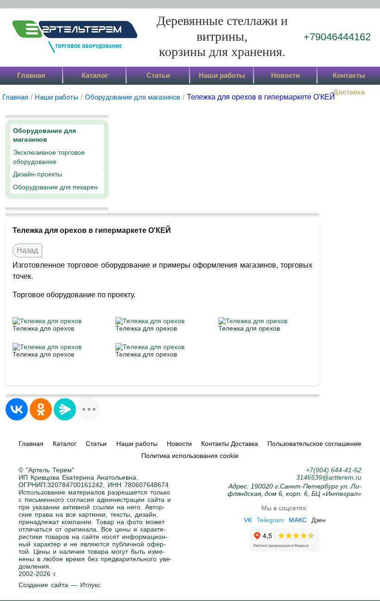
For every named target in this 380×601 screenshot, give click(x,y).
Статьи (158, 75)
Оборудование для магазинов (44, 135)
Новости (285, 75)
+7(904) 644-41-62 (333, 470)
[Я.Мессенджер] (65, 409)
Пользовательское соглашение (314, 443)
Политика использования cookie (190, 455)
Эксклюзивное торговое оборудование (49, 157)
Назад (27, 250)
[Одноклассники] (41, 409)
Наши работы (222, 75)
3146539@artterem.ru (328, 477)
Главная (31, 75)
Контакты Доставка (349, 77)
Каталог (95, 75)
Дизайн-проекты (37, 174)
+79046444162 (337, 37)
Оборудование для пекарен (55, 187)
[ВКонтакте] (17, 409)
